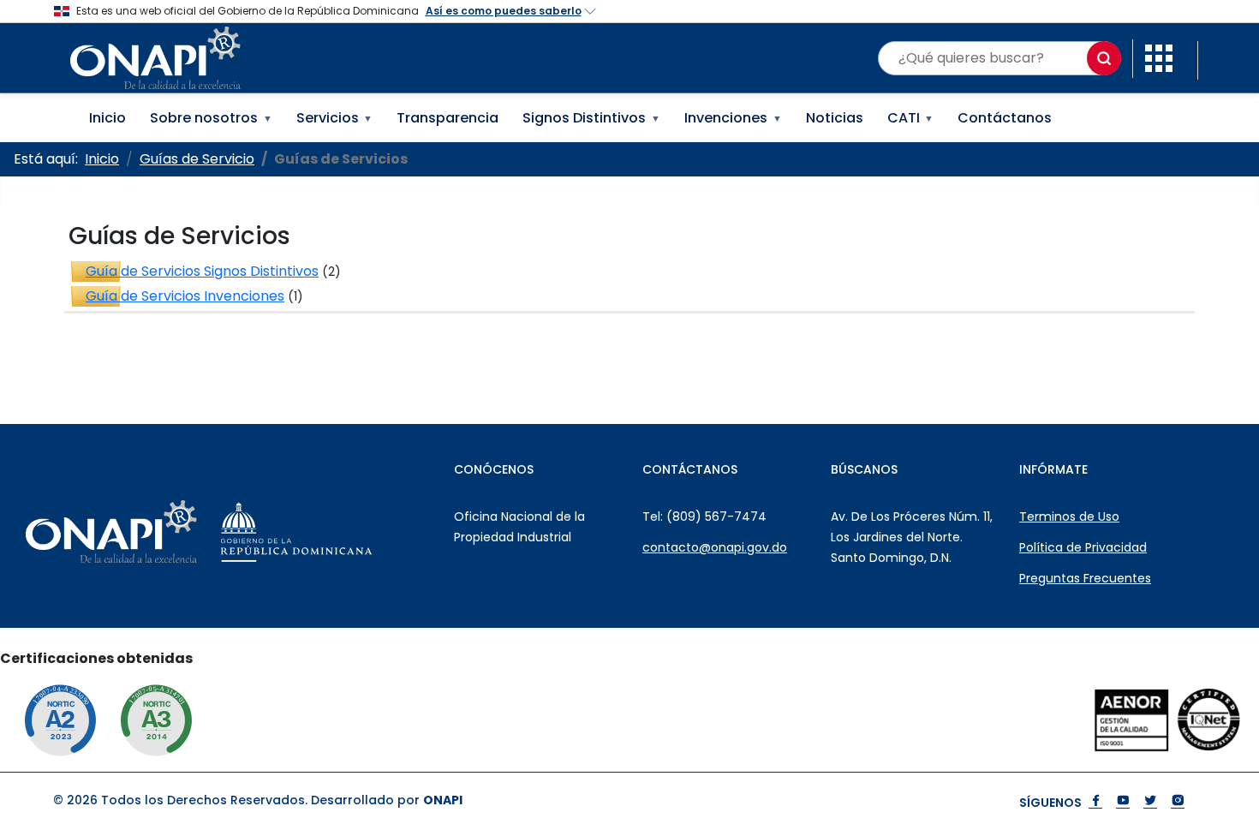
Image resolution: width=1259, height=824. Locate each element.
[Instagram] (1177, 802)
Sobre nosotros (211, 118)
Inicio (107, 118)
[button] (1158, 57)
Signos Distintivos (591, 118)
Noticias (834, 118)
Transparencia (447, 118)
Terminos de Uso (1069, 516)
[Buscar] (1104, 58)
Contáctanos (1005, 118)
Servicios (334, 118)
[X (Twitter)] (1150, 802)
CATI (910, 118)
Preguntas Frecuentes (1085, 578)
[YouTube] (1123, 802)
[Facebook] (1095, 802)
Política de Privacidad (1083, 547)
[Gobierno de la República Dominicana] (339, 532)
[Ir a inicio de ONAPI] (154, 532)
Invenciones (733, 118)
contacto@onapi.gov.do (714, 547)
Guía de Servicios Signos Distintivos (202, 271)
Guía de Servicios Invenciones (185, 296)
